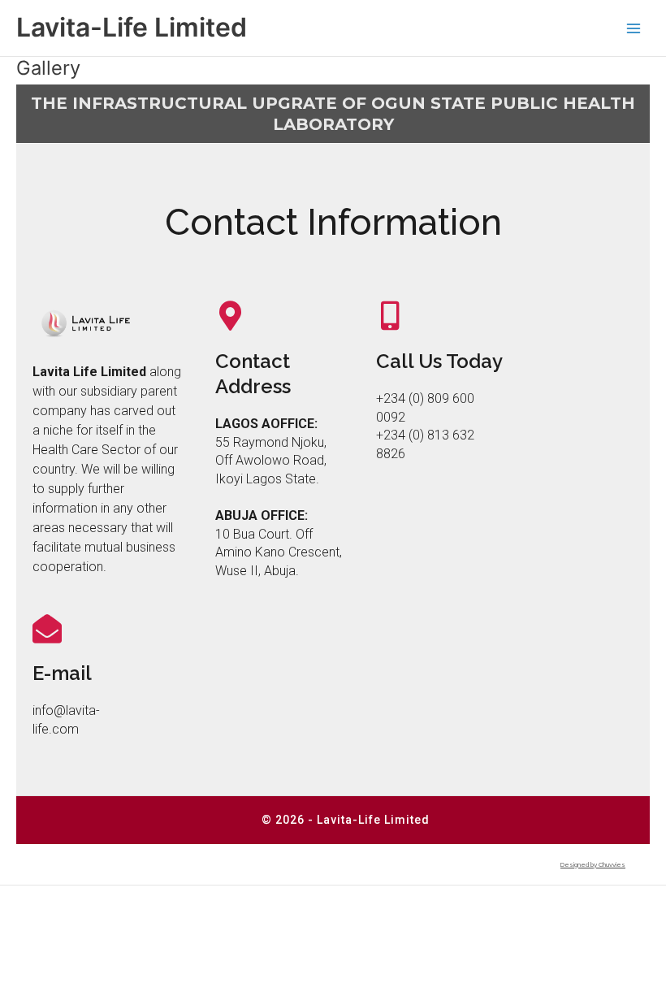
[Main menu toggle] (634, 28)
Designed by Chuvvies (592, 864)
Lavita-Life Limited (131, 27)
